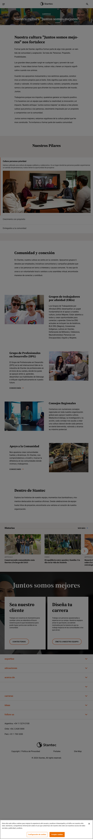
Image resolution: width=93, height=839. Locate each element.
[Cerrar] (89, 823)
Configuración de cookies (37, 834)
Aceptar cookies (57, 834)
